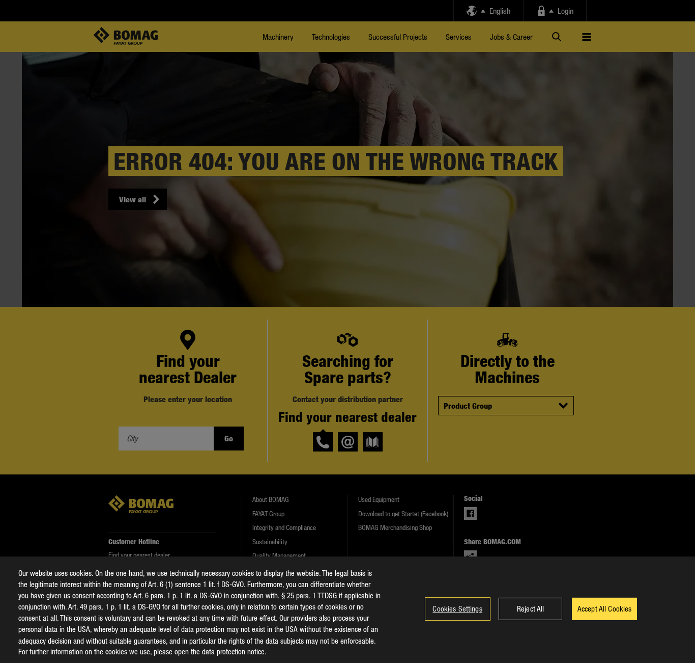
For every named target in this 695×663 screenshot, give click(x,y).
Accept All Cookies (604, 608)
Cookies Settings (457, 608)
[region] (347, 609)
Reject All (530, 608)
